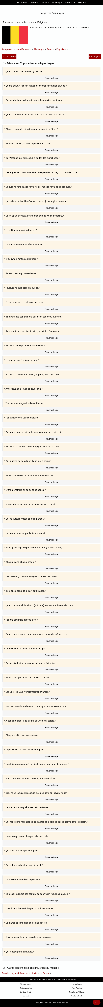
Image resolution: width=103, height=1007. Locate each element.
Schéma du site (26, 992)
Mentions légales (77, 996)
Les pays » (94, 56)
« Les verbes (9, 56)
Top (96, 1002)
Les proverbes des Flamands (16, 49)
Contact (26, 996)
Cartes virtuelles (26, 988)
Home (24, 2)
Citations (44, 2)
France (50, 49)
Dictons (82, 2)
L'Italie (34, 973)
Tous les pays (9, 973)
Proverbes (70, 2)
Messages (57, 2)
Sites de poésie (25, 984)
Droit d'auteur (77, 984)
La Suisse (44, 973)
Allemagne (39, 49)
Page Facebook (77, 988)
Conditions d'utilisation (77, 992)
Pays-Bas (61, 49)
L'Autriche (23, 973)
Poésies (34, 2)
